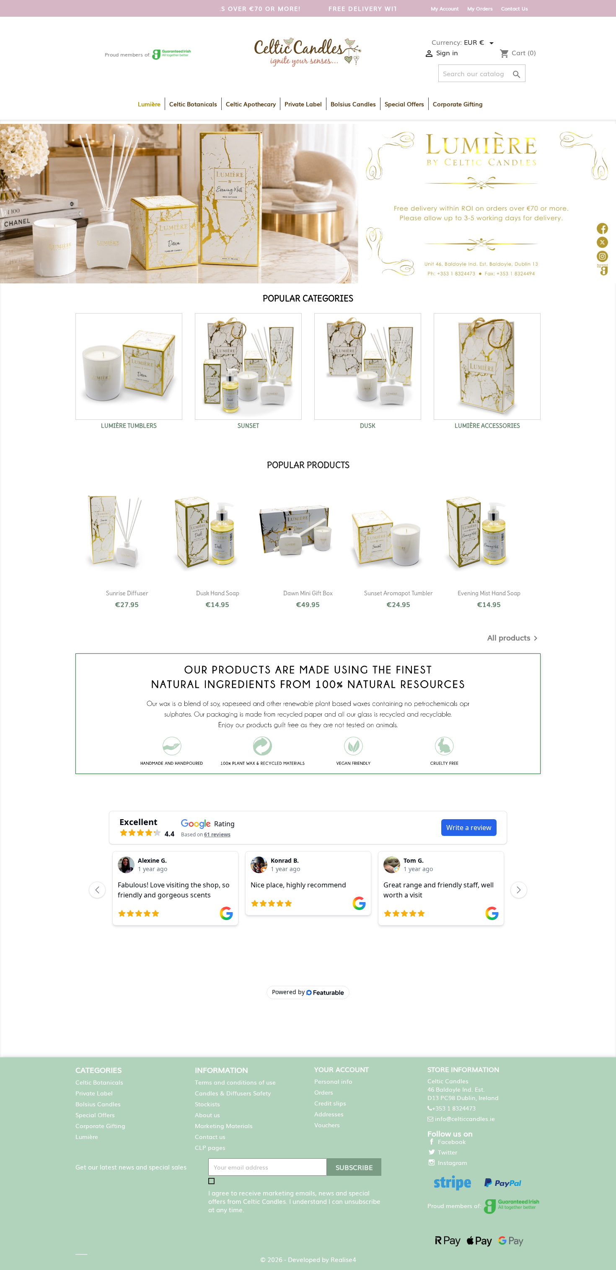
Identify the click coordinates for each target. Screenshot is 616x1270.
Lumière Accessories (487, 425)
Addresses (329, 1114)
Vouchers (327, 1125)
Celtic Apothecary (251, 104)
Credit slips (330, 1103)
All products (514, 638)
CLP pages (210, 1147)
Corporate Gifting (458, 104)
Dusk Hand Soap (217, 593)
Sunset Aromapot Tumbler (398, 593)
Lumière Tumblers (129, 425)
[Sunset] (248, 366)
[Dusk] (367, 366)
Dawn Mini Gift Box (308, 593)
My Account (445, 8)
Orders (323, 1092)
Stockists (207, 1104)
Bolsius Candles (353, 104)
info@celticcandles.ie (465, 1118)
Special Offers (404, 104)
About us (207, 1115)
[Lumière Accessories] (487, 366)
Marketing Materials (224, 1125)
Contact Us (514, 8)
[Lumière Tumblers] (128, 366)
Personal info (333, 1081)
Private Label (303, 104)
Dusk (367, 425)
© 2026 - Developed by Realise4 (308, 1259)
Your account (341, 1069)
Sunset (248, 425)
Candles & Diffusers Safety (233, 1093)
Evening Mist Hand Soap (489, 593)
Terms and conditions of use (235, 1082)
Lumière (149, 104)
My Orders (480, 8)
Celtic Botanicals (193, 104)
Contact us (210, 1136)
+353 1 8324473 (454, 1108)
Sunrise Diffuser (127, 593)
